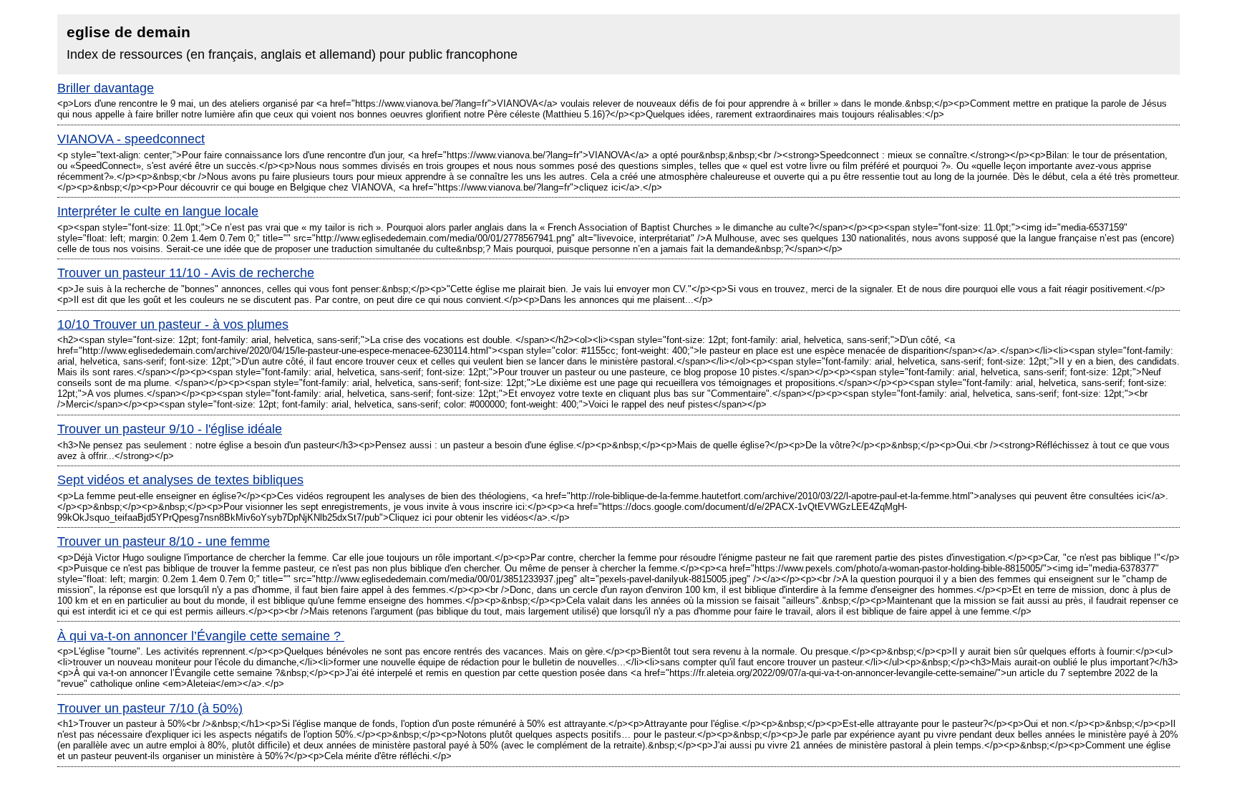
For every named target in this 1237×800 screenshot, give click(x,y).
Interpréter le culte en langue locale (157, 211)
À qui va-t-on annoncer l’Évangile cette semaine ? (200, 636)
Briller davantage (105, 88)
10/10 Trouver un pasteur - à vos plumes (172, 324)
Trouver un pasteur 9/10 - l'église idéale (169, 429)
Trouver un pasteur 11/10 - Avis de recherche (185, 273)
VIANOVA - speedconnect (131, 139)
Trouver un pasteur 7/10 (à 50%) (150, 708)
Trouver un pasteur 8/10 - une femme (163, 541)
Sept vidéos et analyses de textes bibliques (180, 480)
